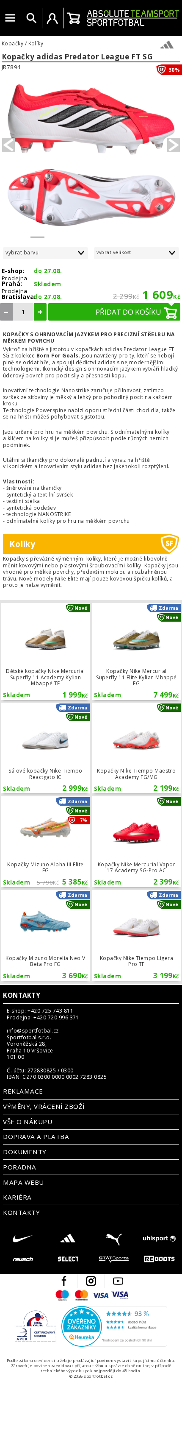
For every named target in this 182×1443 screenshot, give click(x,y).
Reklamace (23, 1091)
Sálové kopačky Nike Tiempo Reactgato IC (45, 748)
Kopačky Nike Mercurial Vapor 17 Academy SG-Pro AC (136, 841)
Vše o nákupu (27, 1121)
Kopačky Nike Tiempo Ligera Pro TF (136, 935)
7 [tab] (121, 231)
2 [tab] (51, 231)
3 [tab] (65, 231)
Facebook (63, 1281)
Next (173, 145)
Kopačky (12, 43)
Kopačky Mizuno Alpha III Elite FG (45, 841)
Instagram (91, 1281)
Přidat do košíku (128, 312)
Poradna (19, 1167)
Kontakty (21, 995)
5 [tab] (93, 231)
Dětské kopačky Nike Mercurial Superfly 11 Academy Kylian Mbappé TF (45, 651)
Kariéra (17, 1197)
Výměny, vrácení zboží (44, 1106)
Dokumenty (24, 1151)
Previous (8, 145)
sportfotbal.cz (133, 18)
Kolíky (36, 43)
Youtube (118, 1281)
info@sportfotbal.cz (32, 1030)
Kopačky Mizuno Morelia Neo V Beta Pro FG (45, 935)
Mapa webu (23, 1182)
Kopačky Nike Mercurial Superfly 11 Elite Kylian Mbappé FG (136, 651)
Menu (10, 18)
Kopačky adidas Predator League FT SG (77, 57)
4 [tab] (79, 231)
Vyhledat (31, 18)
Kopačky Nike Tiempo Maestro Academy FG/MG (136, 748)
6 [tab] (107, 231)
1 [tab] (37, 231)
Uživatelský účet (52, 18)
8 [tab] (135, 231)
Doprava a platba (36, 1136)
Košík (73, 18)
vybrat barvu (22, 252)
